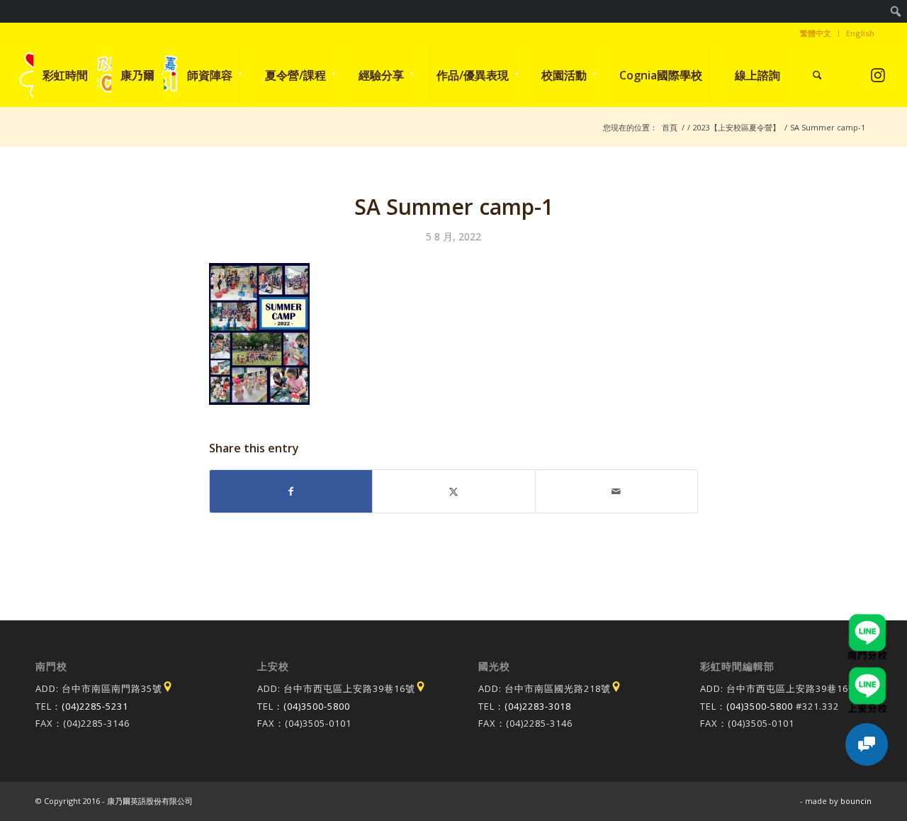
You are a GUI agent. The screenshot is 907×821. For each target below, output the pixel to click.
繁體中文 (815, 33)
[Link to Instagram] (878, 75)
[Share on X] (453, 491)
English (860, 33)
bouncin (856, 800)
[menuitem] (896, 11)
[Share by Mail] (616, 491)
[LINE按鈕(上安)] (867, 673)
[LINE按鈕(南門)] (867, 620)
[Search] (817, 75)
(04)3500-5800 (316, 706)
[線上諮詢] (866, 744)
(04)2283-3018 (538, 706)
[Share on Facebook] (291, 491)
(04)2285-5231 (95, 706)
